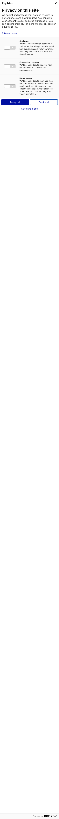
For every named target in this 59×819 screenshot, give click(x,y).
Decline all (44, 102)
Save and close (29, 108)
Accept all (15, 102)
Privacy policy (9, 33)
